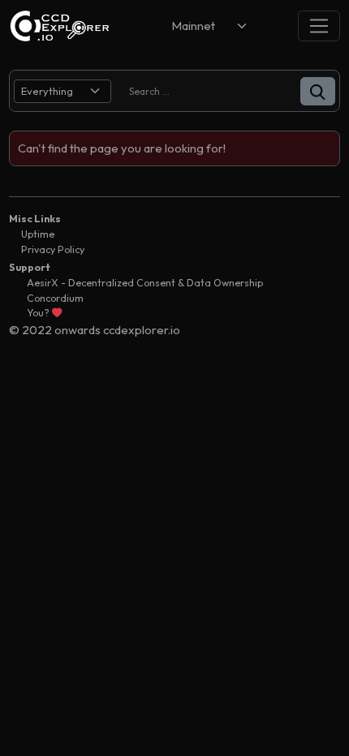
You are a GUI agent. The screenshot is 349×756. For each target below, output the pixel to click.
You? (39, 313)
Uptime (37, 234)
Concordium (55, 298)
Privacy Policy (52, 249)
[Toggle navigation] (319, 26)
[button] (317, 91)
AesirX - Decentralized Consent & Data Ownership (145, 283)
